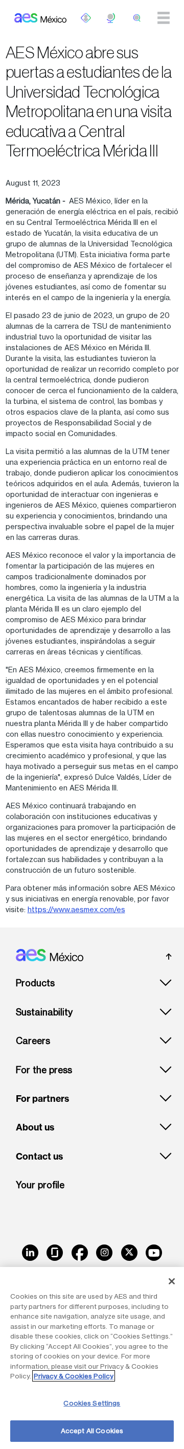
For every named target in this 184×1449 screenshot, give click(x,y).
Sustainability (44, 1012)
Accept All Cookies (92, 1431)
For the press (44, 1070)
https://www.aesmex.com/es (76, 909)
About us (35, 1127)
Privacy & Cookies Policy (73, 1376)
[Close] (171, 1281)
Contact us (39, 1156)
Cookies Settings (91, 1403)
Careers (33, 1040)
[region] (92, 1358)
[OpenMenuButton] (86, 18)
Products (35, 983)
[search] (137, 18)
